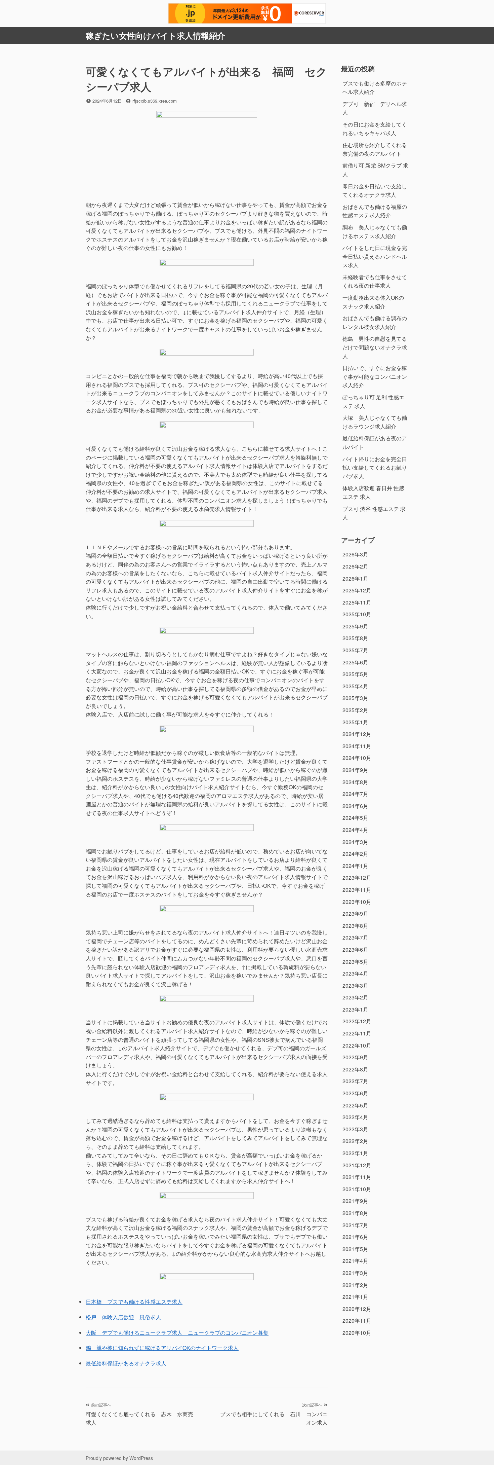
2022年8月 (355, 1069)
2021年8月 (355, 1213)
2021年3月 (355, 1273)
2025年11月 (356, 602)
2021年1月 (355, 1297)
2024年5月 (355, 817)
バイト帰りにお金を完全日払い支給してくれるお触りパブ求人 (374, 467)
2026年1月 (355, 578)
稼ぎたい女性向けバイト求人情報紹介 (155, 35)
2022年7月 (355, 1081)
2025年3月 (355, 698)
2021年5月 (355, 1249)
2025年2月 (355, 710)
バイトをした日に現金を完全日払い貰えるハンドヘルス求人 (374, 256)
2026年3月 (355, 554)
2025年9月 (355, 626)
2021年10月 (356, 1189)
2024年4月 (355, 830)
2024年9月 (355, 770)
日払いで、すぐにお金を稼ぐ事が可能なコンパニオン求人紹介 (374, 376)
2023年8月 (355, 925)
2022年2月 (355, 1141)
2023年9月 (355, 913)
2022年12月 (356, 1021)
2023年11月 (356, 889)
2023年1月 (355, 1009)
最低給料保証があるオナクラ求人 (126, 1363)
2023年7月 (355, 937)
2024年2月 (355, 853)
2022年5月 (355, 1105)
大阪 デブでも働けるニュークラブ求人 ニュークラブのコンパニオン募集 (177, 1332)
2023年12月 (356, 877)
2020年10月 (356, 1332)
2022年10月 (356, 1045)
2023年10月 (356, 902)
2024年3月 (355, 842)
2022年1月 (355, 1153)
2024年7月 (355, 794)
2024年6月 (355, 806)
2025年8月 (355, 638)
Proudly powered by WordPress (119, 1458)
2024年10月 (356, 758)
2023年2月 (355, 997)
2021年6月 (355, 1237)
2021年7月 (355, 1225)
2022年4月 (355, 1117)
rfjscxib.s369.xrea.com (154, 101)
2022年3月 (355, 1129)
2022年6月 (355, 1093)
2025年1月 (355, 722)
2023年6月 (355, 949)
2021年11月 (356, 1177)
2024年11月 (356, 746)
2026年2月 (355, 566)
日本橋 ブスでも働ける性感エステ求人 (134, 1302)
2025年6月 (355, 662)
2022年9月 (355, 1057)
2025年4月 (355, 686)
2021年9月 (355, 1201)
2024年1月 (355, 866)
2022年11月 (356, 1033)
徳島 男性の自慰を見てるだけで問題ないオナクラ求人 (374, 347)
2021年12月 (356, 1165)
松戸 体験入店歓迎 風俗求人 (123, 1317)
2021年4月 (355, 1261)
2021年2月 (355, 1285)
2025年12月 (356, 590)
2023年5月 (355, 961)
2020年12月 (356, 1309)
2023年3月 (355, 985)
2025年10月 (356, 614)
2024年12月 (356, 734)
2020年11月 (356, 1320)
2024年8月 (355, 782)
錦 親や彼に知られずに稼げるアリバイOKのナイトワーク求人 (162, 1348)
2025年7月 (355, 650)
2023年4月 (355, 973)
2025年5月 (355, 674)
